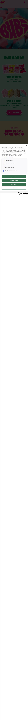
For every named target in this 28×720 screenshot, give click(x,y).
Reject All (14, 176)
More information (9, 157)
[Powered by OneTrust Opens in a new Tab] (21, 192)
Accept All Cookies (14, 180)
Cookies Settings (14, 187)
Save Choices (14, 184)
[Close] (26, 145)
